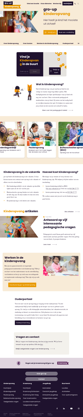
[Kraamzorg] (63, 363)
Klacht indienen (50, 414)
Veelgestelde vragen (11, 402)
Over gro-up (41, 374)
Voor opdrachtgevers (70, 395)
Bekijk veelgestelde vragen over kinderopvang (32, 349)
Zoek (35, 71)
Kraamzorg (27, 383)
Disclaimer (5, 414)
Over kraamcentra (29, 398)
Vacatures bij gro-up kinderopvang (22, 285)
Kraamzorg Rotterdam (31, 391)
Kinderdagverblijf (10, 391)
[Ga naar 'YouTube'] (71, 408)
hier (46, 341)
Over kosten (27, 43)
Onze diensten (46, 4)
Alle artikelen (69, 212)
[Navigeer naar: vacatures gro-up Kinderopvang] (60, 266)
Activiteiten (66, 391)
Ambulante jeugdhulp (50, 395)
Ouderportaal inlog (23, 323)
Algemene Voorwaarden (26, 414)
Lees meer (47, 244)
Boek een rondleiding (66, 32)
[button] (75, 3)
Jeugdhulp (46, 383)
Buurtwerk (66, 383)
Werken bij (57, 4)
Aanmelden (46, 388)
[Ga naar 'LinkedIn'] (64, 408)
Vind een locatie (33, 4)
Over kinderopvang (11, 43)
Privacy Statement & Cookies (14, 414)
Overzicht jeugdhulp (49, 391)
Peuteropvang (9, 395)
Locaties (65, 388)
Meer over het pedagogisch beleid (55, 110)
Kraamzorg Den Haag (31, 395)
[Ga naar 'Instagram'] (78, 408)
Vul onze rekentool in (53, 188)
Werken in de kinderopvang (47, 43)
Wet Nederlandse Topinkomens (39, 414)
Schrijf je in (51, 32)
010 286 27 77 (74, 188)
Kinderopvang (9, 383)
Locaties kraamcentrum (31, 402)
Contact (41, 379)
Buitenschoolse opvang (12, 398)
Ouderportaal (68, 43)
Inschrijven (68, 3)
